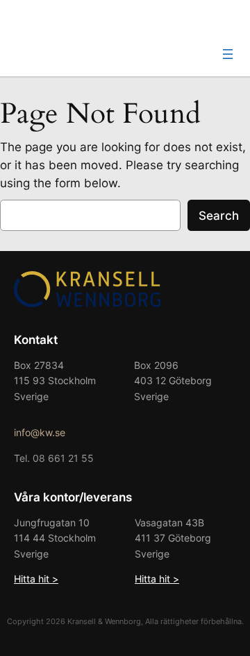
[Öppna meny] (227, 54)
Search (219, 216)
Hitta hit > (36, 579)
